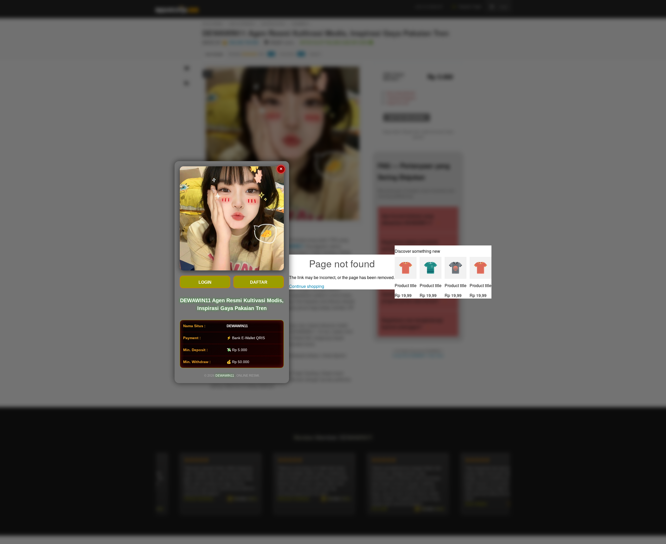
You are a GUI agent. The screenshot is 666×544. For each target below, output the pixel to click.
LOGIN (205, 282)
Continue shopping (306, 286)
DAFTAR (258, 282)
